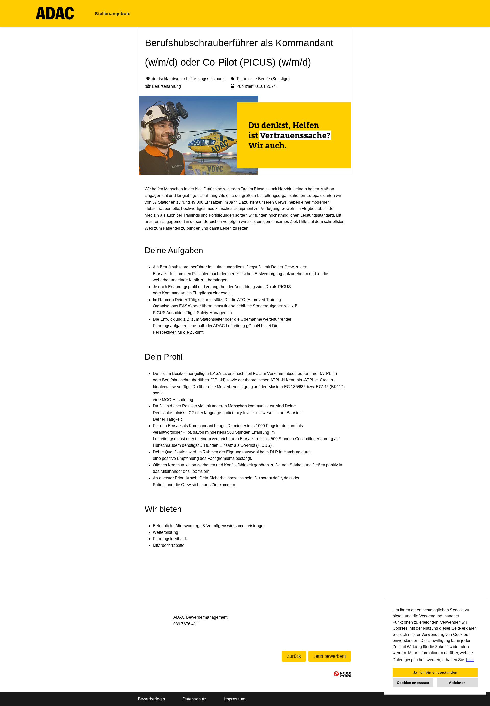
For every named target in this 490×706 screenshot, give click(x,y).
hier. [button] (470, 660)
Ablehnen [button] (457, 682)
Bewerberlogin (151, 699)
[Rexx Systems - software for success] (342, 674)
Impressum (235, 699)
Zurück (294, 656)
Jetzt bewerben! (329, 656)
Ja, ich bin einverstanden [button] (435, 672)
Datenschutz (194, 699)
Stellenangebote (112, 13)
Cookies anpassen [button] (413, 682)
